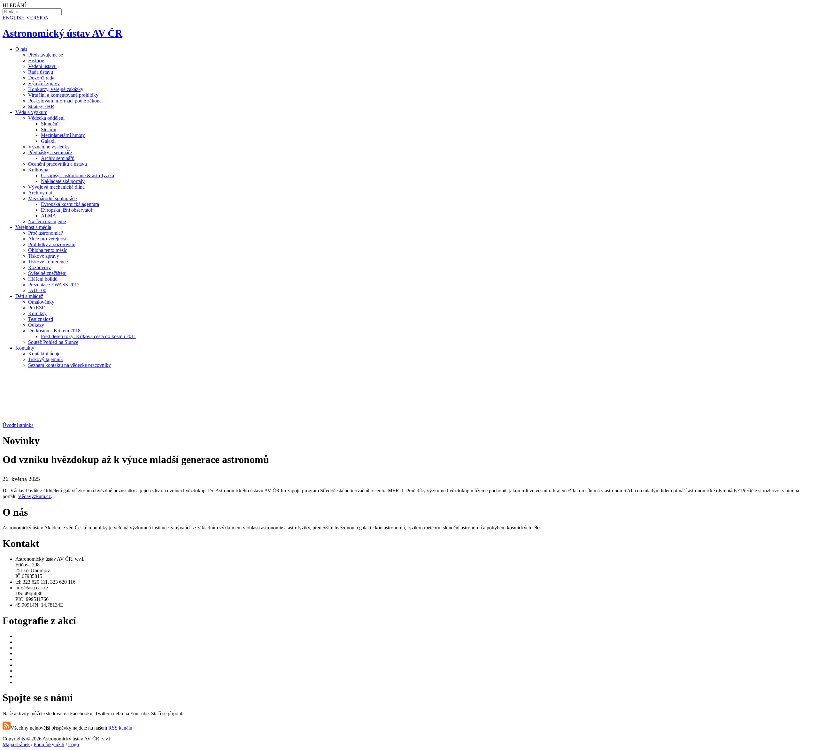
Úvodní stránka (18, 425)
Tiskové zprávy (43, 256)
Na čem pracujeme (47, 221)
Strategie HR (41, 106)
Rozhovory (39, 267)
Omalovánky (41, 302)
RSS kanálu (120, 728)
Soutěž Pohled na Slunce (53, 342)
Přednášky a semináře (50, 152)
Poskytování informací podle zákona (65, 100)
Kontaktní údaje (44, 353)
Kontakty (24, 348)
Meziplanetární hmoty (63, 135)
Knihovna (38, 169)
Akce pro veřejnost (47, 238)
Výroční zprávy (44, 83)
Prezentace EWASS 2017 (54, 284)
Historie (36, 60)
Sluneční (49, 123)
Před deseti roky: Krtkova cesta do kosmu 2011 (88, 336)
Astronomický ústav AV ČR (62, 33)
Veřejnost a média (33, 227)
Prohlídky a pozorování (51, 244)
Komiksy (37, 313)
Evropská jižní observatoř (66, 210)
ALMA (48, 215)
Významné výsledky (49, 146)
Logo (73, 744)
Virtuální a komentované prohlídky (63, 95)
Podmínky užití (49, 744)
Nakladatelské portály (63, 181)
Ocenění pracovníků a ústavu (57, 164)
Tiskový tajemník (45, 359)
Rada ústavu (40, 72)
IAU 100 (37, 290)
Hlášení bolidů (43, 279)
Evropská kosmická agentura (70, 204)
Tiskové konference (48, 261)
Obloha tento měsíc (47, 250)
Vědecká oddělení (46, 118)
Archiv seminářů (57, 158)
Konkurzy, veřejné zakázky (55, 89)
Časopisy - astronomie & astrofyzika (77, 175)
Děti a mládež (29, 296)
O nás (21, 49)
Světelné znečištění (47, 273)
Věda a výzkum (31, 112)
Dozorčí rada (41, 77)
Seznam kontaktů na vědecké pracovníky (69, 365)
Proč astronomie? (45, 233)
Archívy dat (40, 192)
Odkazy (36, 325)
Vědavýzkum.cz (34, 496)
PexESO (37, 307)
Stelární (48, 129)
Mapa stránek (16, 744)
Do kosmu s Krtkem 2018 (54, 330)
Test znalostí (40, 319)
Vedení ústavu (42, 66)
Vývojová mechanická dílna (56, 187)
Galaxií (48, 141)
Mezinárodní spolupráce (52, 198)
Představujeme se (45, 54)
